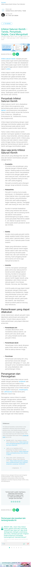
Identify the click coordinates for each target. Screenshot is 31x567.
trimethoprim (23, 389)
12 (3, 543)
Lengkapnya (15, 468)
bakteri (3, 110)
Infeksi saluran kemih (8, 59)
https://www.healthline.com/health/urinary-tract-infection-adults (17, 453)
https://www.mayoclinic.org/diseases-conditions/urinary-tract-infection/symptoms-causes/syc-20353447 (17, 462)
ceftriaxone (8, 392)
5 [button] (18, 547)
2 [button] (11, 547)
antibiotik (22, 381)
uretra (8, 69)
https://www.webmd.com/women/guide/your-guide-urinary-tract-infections (17, 443)
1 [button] (9, 547)
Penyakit (3, 2)
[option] (15, 535)
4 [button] (16, 547)
